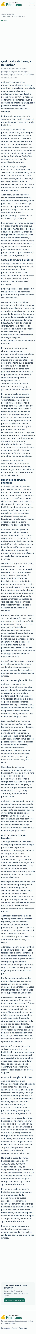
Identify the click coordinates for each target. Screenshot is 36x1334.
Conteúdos (10, 14)
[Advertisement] (18, 40)
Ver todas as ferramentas (14, 1300)
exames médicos (26, 469)
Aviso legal (23, 1328)
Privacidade (5, 1328)
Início (3, 14)
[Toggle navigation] (32, 4)
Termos (14, 1328)
